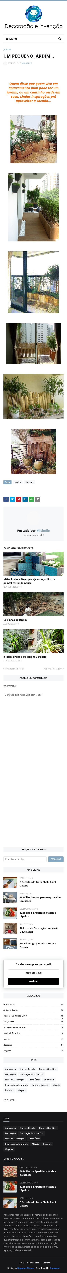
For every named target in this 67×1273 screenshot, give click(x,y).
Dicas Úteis (34, 1079)
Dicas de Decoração (14, 1079)
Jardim (7, 49)
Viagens (33, 1050)
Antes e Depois (33, 1009)
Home (21, 1262)
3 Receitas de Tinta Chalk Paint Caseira (38, 883)
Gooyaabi (55, 1268)
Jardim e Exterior (33, 1033)
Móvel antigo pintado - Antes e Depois (38, 945)
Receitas (33, 1044)
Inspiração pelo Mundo (33, 1027)
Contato (46, 1262)
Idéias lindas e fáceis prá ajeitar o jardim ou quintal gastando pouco (29, 581)
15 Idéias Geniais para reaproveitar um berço (40, 899)
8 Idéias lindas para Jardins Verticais (24, 656)
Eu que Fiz (33, 1021)
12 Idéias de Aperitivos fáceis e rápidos (38, 914)
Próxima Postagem (52, 668)
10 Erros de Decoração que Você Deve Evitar (39, 929)
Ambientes (33, 1004)
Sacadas (29, 482)
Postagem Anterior (14, 668)
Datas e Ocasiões (47, 1069)
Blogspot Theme (25, 1268)
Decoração (10, 1074)
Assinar (33, 981)
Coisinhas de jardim (15, 619)
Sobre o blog (33, 1262)
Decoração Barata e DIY (33, 1015)
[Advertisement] (33, 808)
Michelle (26, 63)
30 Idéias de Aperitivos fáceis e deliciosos (38, 1173)
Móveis (33, 1039)
